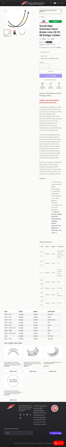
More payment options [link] (50, 79)
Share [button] (42, 17)
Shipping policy (49, 443)
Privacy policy (33, 443)
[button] (3, 3)
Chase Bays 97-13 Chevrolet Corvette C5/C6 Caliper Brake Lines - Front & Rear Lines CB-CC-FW (13, 392)
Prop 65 (42, 417)
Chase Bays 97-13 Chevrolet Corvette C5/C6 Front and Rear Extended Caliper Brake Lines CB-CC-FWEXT (12, 363)
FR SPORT (19, 443)
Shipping (41, 44)
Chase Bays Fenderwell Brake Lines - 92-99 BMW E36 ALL (52, 363)
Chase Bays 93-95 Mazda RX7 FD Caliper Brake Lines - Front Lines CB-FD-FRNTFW (32, 363)
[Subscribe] (31, 433)
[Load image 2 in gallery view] (15, 33)
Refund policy (26, 443)
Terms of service (40, 443)
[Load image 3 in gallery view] (22, 33)
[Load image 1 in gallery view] (7, 33)
